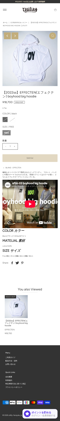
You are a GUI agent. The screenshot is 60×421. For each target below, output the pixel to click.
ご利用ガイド (10, 357)
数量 (4, 140)
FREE (6, 133)
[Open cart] (55, 10)
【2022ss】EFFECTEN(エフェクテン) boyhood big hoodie (16, 323)
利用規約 (8, 380)
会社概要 (8, 377)
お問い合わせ (10, 364)
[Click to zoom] (52, 35)
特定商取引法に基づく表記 (15, 384)
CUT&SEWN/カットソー (18, 23)
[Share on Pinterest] (22, 263)
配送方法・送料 (11, 361)
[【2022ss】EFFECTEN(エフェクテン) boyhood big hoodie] (16, 306)
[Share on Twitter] (17, 263)
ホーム (5, 23)
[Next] (15, 35)
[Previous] (7, 35)
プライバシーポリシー (13, 387)
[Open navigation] (4, 10)
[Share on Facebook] (12, 263)
